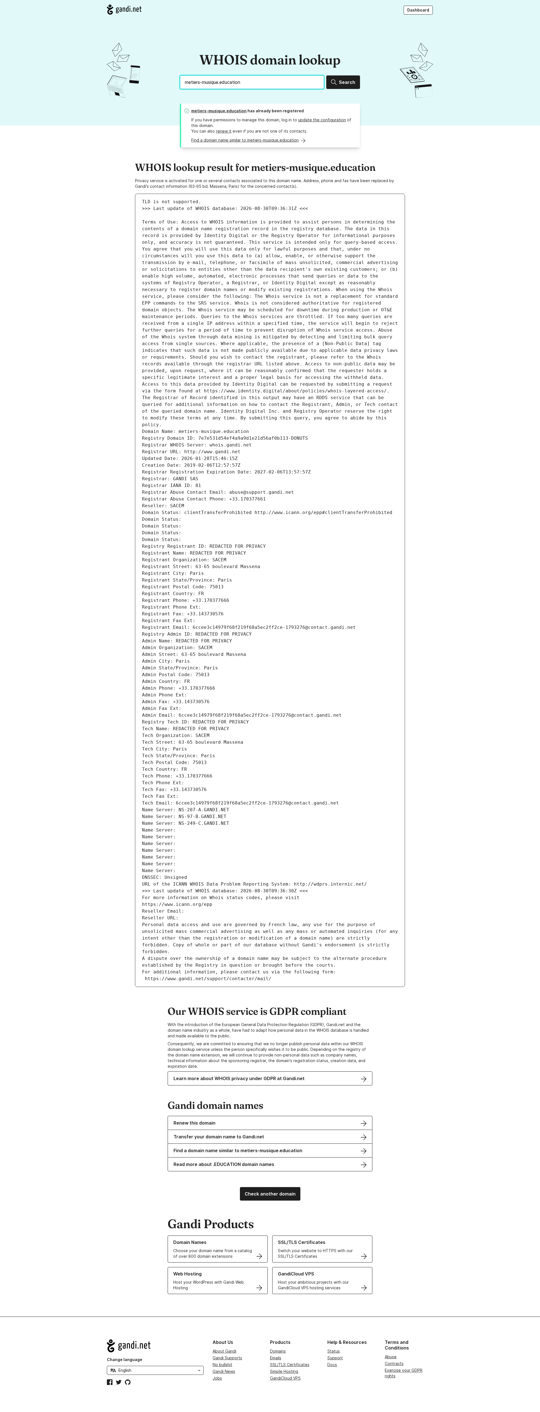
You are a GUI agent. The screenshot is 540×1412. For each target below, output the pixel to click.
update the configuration (322, 119)
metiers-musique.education (219, 110)
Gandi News (224, 1371)
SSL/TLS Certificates (289, 1364)
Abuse (391, 1356)
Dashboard (418, 10)
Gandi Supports (227, 1357)
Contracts (394, 1363)
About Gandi (224, 1351)
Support (335, 1357)
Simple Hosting (284, 1371)
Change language (124, 1359)
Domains (278, 1351)
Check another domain (270, 1194)
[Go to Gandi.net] (124, 10)
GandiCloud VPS (285, 1378)
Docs (332, 1364)
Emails (275, 1357)
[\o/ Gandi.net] (155, 1345)
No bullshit (222, 1364)
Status (333, 1351)
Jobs (217, 1378)
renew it (223, 131)
